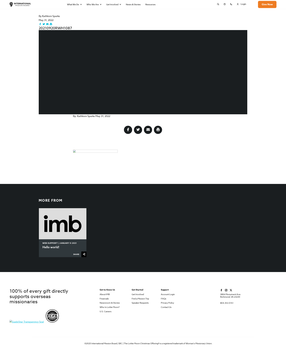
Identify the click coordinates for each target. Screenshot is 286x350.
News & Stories (133, 4)
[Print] (50, 24)
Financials (104, 298)
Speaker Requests (140, 303)
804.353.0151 (226, 303)
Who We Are (93, 4)
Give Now (267, 4)
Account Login (168, 294)
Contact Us (166, 307)
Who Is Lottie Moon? (110, 307)
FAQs (163, 298)
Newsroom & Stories (110, 303)
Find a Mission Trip (140, 298)
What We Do (73, 4)
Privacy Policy (167, 303)
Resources (150, 4)
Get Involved (112, 4)
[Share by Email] (47, 24)
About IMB (105, 294)
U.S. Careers (105, 311)
